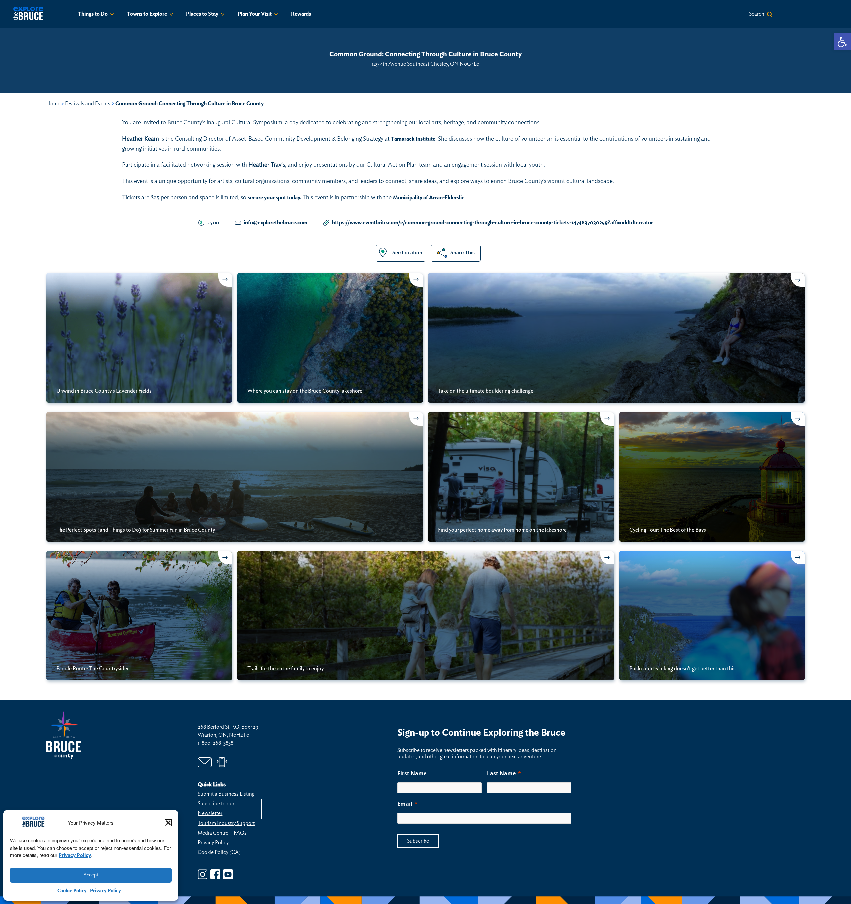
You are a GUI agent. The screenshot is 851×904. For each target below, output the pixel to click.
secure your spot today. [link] (274, 197)
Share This (462, 252)
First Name (411, 773)
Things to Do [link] (93, 14)
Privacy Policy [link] (75, 855)
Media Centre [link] (213, 833)
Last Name (501, 773)
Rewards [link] (301, 14)
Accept (90, 874)
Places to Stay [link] (202, 14)
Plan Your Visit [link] (255, 14)
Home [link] (53, 103)
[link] (842, 41)
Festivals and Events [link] (87, 103)
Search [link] (756, 14)
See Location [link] (407, 252)
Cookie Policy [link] (72, 890)
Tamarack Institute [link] (413, 139)
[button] (168, 822)
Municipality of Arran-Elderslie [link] (428, 197)
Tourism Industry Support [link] (226, 823)
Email (404, 803)
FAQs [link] (240, 833)
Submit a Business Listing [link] (226, 794)
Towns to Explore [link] (147, 14)
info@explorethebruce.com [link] (275, 222)
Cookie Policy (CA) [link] (219, 852)
